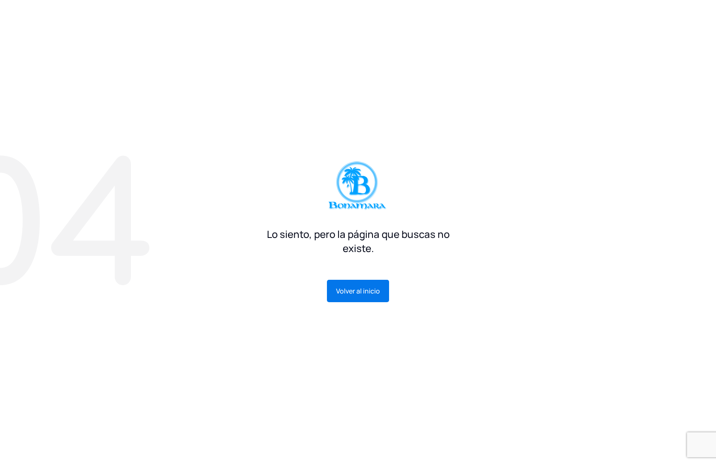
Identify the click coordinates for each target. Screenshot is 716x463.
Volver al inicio (358, 291)
